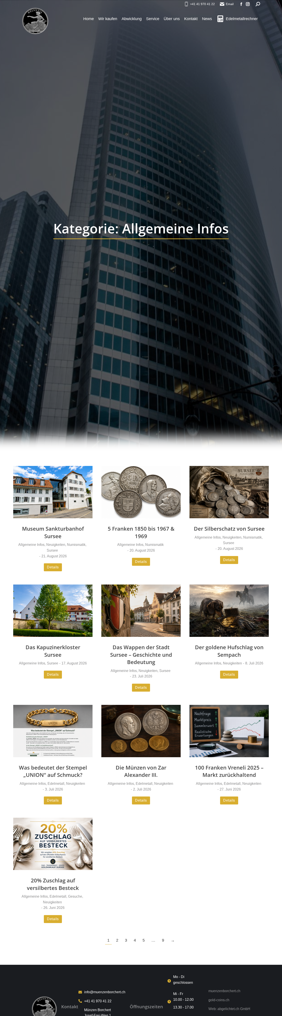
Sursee (52, 550)
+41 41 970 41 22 (202, 4)
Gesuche (75, 896)
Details (53, 567)
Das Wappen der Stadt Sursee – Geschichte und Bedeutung (141, 654)
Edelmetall (56, 783)
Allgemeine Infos (31, 545)
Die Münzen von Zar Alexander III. (141, 771)
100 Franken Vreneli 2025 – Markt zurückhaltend (229, 771)
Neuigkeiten (55, 545)
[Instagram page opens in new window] (248, 4)
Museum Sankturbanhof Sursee (53, 532)
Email (230, 4)
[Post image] (53, 492)
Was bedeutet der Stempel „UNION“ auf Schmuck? (53, 771)
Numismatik (76, 545)
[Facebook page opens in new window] (241, 4)
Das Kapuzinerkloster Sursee (53, 650)
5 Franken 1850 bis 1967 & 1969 (141, 532)
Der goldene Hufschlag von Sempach (229, 650)
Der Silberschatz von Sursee (229, 528)
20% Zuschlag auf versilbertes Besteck (53, 884)
